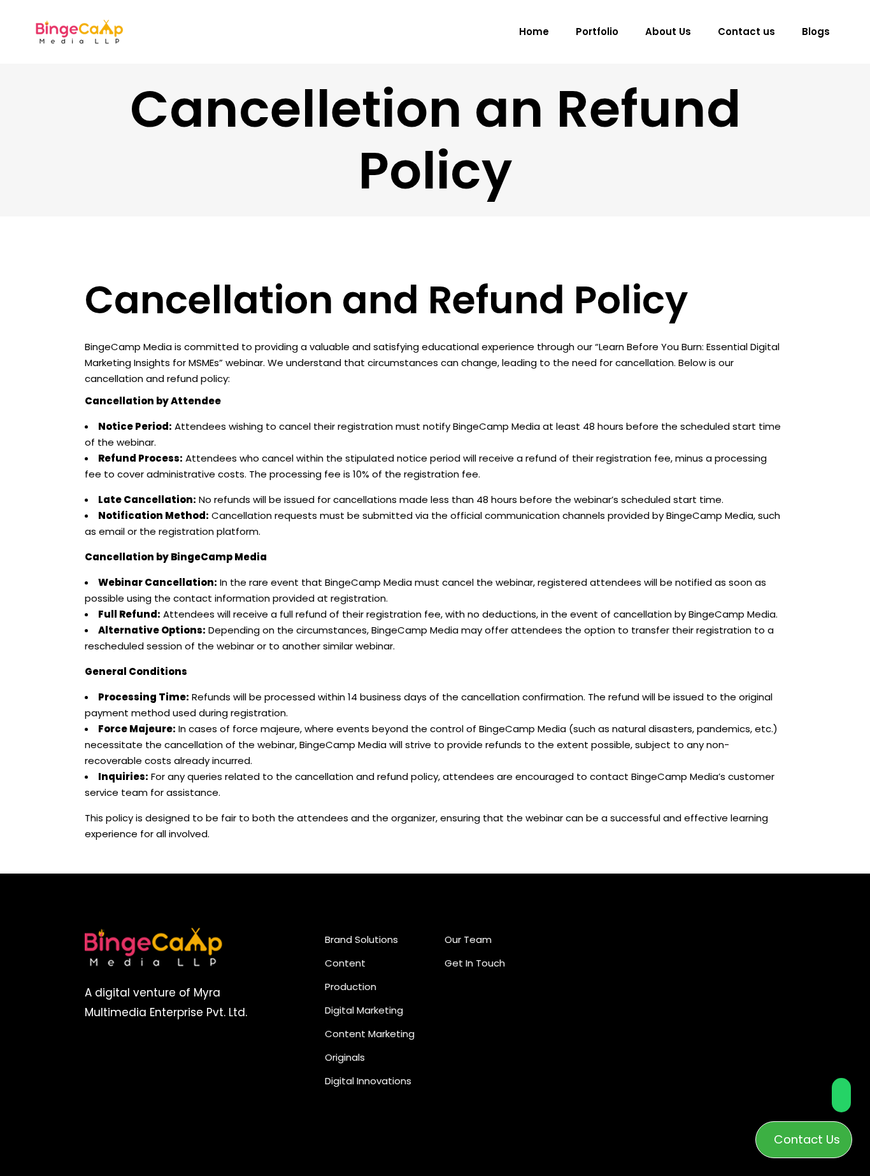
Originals (345, 1057)
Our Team (468, 939)
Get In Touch (475, 963)
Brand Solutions (361, 939)
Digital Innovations (368, 1080)
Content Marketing (370, 1033)
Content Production (350, 974)
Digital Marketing (364, 1010)
